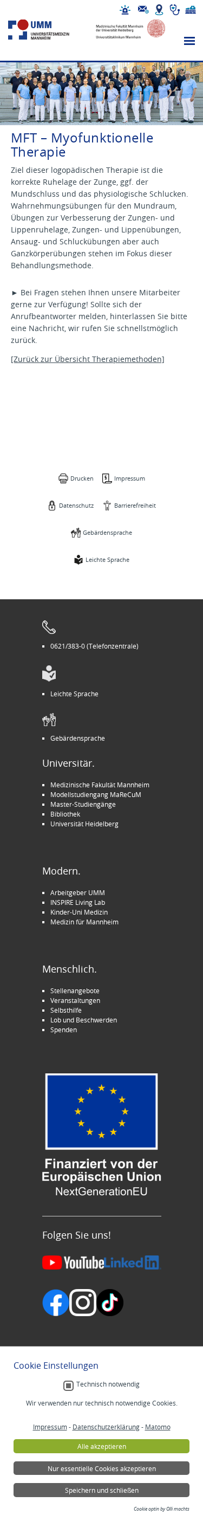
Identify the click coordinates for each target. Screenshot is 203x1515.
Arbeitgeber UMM (77, 892)
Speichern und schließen (102, 1490)
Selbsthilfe (66, 1010)
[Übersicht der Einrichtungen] (190, 9)
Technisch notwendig (108, 1384)
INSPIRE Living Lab (77, 902)
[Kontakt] (143, 9)
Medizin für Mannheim (84, 921)
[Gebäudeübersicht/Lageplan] (159, 9)
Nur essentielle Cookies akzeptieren (102, 1468)
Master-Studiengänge (83, 804)
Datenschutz (76, 505)
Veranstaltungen (75, 1000)
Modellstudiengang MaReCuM (95, 794)
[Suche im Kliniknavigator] (174, 9)
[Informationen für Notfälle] (125, 9)
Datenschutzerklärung (106, 1426)
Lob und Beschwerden (83, 1019)
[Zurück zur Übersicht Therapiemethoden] (88, 359)
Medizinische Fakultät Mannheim (99, 784)
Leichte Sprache (107, 559)
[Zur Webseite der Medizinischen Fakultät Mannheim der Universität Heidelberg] (126, 29)
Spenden (63, 1029)
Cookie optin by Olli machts (161, 1509)
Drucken (82, 478)
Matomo (158, 1426)
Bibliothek (65, 814)
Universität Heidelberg (84, 823)
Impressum (129, 478)
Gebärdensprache (107, 532)
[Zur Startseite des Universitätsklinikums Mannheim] (47, 29)
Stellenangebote (75, 990)
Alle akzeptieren (101, 1446)
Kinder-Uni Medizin (79, 912)
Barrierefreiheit (135, 505)
